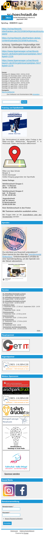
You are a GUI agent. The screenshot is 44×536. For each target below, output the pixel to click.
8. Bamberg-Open (8, 305)
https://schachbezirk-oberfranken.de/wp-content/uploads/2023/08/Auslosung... (21, 39)
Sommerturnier (7, 308)
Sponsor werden (12, 474)
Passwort (6, 513)
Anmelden (36, 94)
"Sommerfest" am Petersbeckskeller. (14, 327)
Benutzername (8, 506)
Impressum (14, 531)
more (38, 330)
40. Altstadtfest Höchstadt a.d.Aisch (14, 294)
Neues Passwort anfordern (14, 519)
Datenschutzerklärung (27, 531)
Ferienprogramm (8, 312)
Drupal (26, 533)
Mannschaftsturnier (8, 92)
